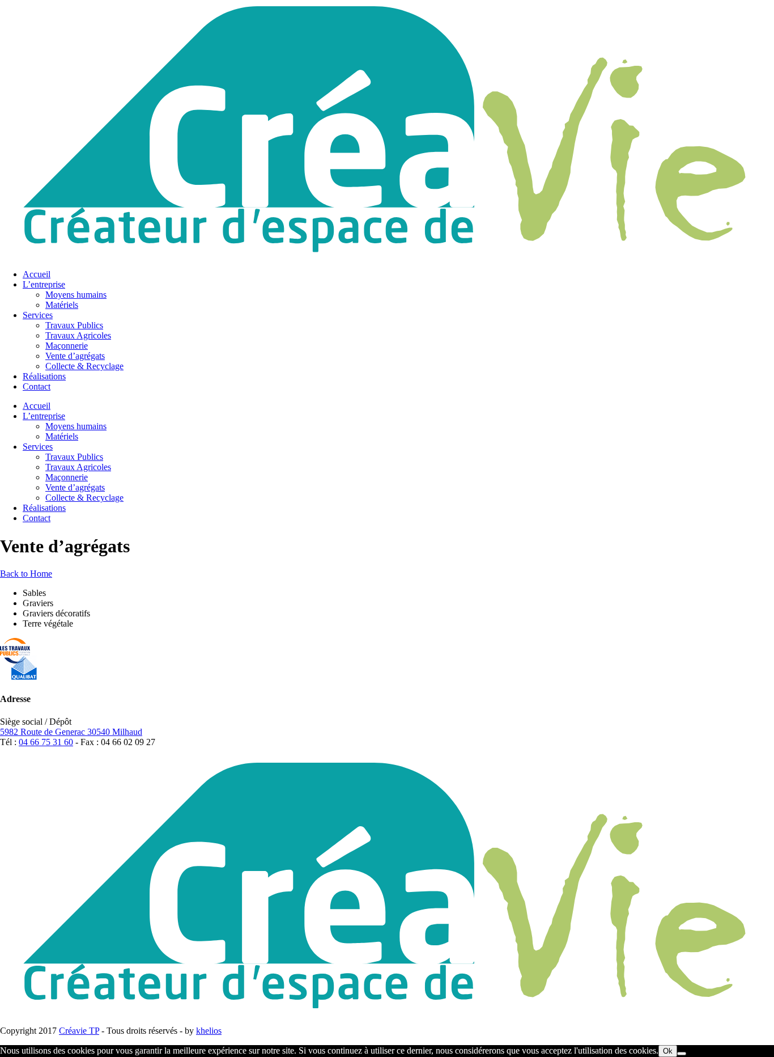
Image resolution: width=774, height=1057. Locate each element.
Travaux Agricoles (78, 335)
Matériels (61, 305)
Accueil (36, 274)
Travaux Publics (74, 325)
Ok (668, 1051)
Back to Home (26, 573)
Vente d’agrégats (75, 356)
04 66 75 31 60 (46, 742)
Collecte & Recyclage (84, 366)
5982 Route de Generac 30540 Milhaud (71, 732)
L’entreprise (44, 284)
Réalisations (44, 376)
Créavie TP (79, 1030)
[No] (681, 1053)
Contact (36, 386)
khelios (209, 1030)
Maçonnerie (66, 345)
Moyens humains (76, 294)
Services (38, 315)
